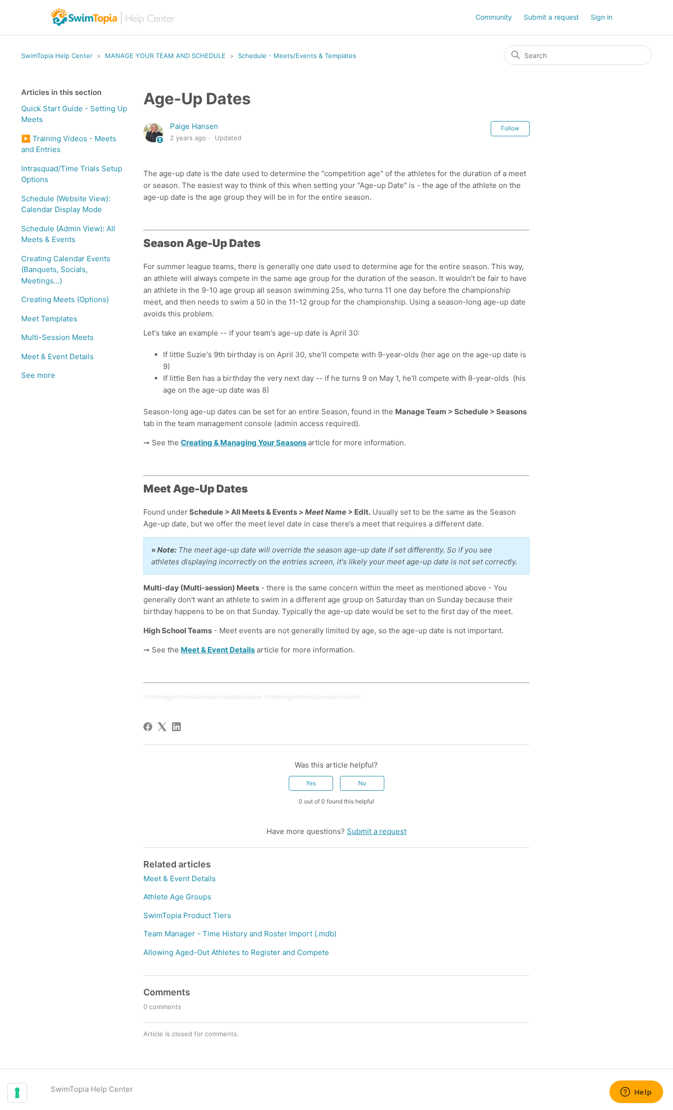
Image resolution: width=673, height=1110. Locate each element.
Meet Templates (49, 318)
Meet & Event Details (57, 356)
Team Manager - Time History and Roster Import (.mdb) (239, 933)
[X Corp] (162, 726)
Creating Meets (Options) (65, 299)
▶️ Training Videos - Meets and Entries (68, 144)
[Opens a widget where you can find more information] (636, 1092)
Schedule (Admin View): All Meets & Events (68, 234)
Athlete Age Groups (177, 896)
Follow (510, 128)
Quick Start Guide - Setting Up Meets (74, 114)
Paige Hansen (194, 126)
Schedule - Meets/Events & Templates (297, 56)
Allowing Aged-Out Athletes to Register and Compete (236, 952)
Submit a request (551, 17)
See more (38, 375)
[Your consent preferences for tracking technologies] (17, 1092)
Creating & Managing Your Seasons (243, 442)
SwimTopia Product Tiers (187, 915)
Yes (311, 783)
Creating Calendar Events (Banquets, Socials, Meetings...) (65, 269)
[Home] (113, 17)
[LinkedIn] (176, 726)
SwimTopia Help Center (57, 56)
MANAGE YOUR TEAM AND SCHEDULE (165, 56)
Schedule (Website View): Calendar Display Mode (65, 204)
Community (493, 17)
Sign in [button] (601, 17)
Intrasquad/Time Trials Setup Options (71, 174)
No (362, 783)
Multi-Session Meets (57, 337)
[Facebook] (147, 726)
